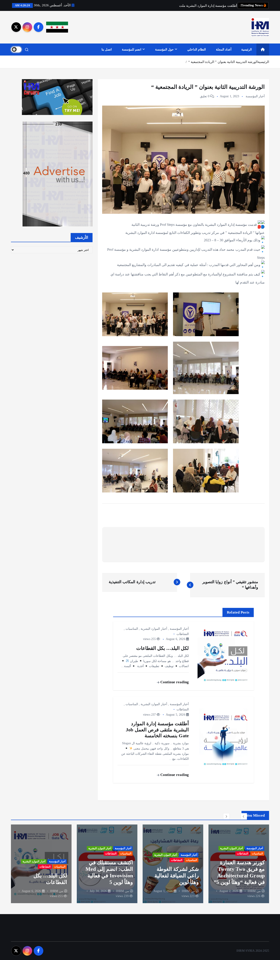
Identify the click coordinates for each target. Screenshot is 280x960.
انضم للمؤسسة (131, 49)
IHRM (252, 891)
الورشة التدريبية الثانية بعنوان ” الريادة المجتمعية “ (223, 62)
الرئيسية (246, 49)
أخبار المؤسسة (255, 96)
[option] (238, 863)
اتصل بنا (107, 49)
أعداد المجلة (223, 49)
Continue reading (174, 682)
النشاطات (183, 634)
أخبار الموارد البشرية (154, 628)
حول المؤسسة (164, 49)
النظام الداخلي (196, 49)
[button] (243, 816)
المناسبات (132, 628)
